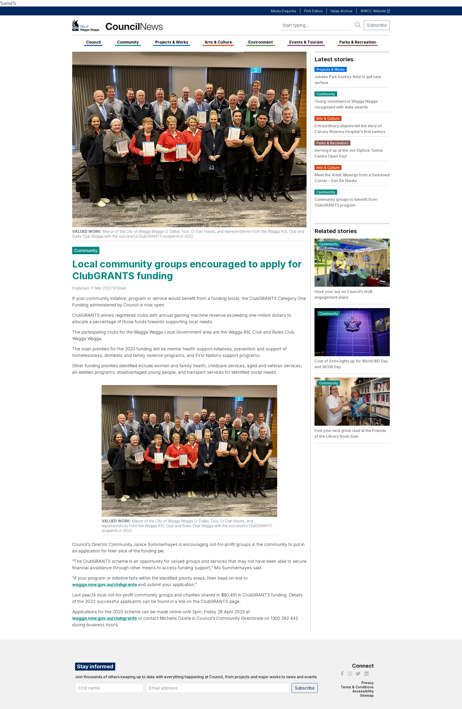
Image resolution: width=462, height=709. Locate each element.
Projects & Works (171, 42)
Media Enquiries (283, 11)
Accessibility (363, 691)
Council (93, 42)
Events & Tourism (306, 42)
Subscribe (377, 25)
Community (128, 42)
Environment (260, 42)
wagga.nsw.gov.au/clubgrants (104, 584)
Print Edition (313, 11)
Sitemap (367, 695)
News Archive (342, 11)
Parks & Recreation (357, 42)
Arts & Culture (218, 42)
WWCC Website (373, 11)
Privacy (367, 683)
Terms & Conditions (357, 687)
